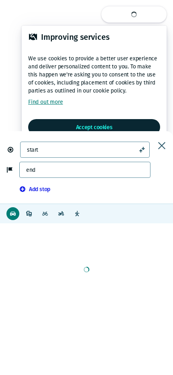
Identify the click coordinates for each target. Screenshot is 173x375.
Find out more (45, 102)
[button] (13, 150)
